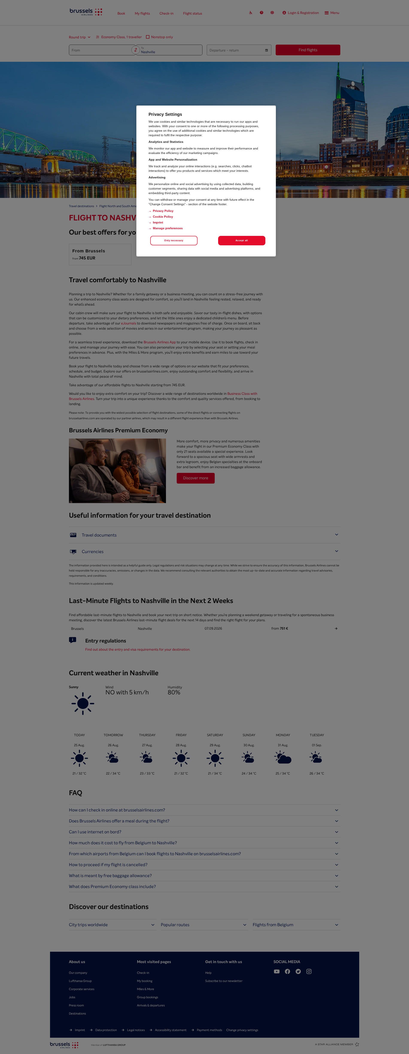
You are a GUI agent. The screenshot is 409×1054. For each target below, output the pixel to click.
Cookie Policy (163, 216)
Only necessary (173, 240)
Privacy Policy (163, 211)
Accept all (242, 240)
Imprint (158, 222)
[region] (206, 181)
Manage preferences (168, 228)
